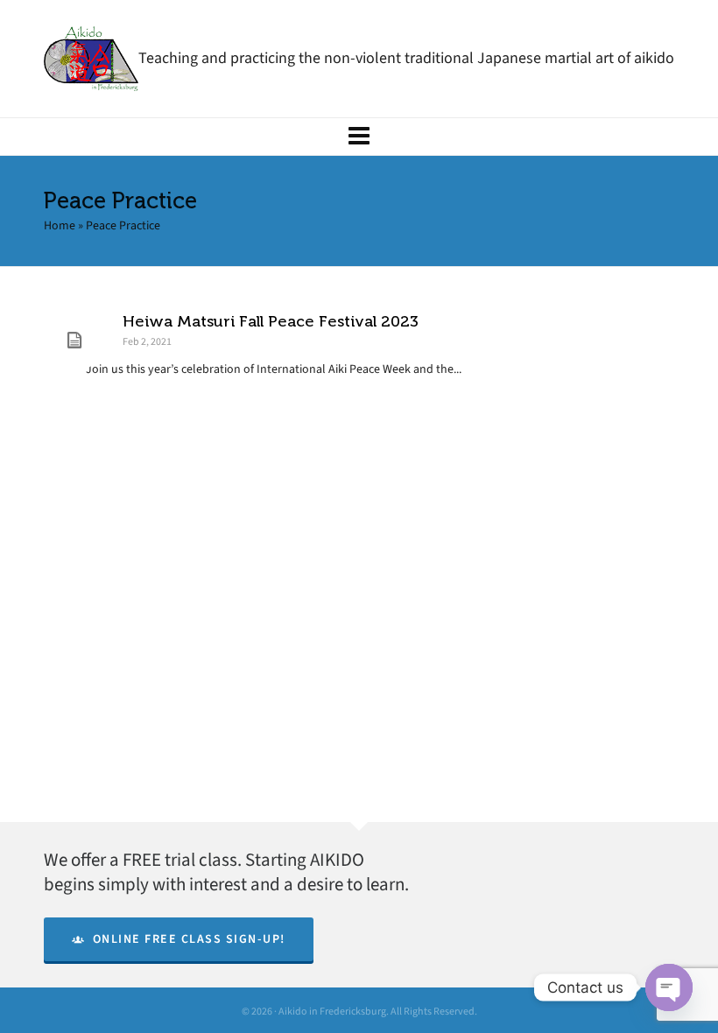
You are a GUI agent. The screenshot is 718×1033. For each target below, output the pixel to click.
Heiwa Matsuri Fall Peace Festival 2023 (271, 321)
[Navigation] (359, 136)
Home (59, 225)
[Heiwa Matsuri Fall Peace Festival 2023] (74, 340)
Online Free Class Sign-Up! (189, 939)
